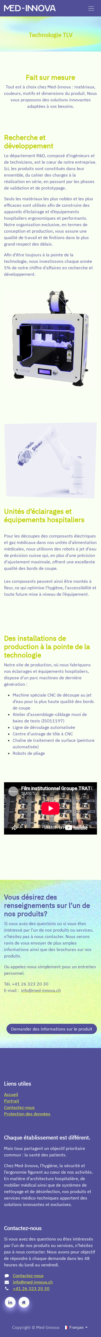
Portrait (11, 1101)
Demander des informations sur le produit (51, 1029)
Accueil (11, 1094)
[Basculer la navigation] (91, 8)
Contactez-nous (19, 1107)
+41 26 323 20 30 (31, 1288)
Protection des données (27, 1114)
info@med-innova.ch (33, 1282)
